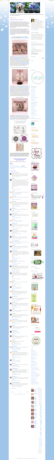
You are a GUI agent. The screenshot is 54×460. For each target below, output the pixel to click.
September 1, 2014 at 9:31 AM (16, 211)
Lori (23, 158)
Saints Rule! (13, 302)
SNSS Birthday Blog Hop (35, 410)
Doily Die (18, 60)
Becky (12, 245)
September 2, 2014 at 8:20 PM (16, 366)
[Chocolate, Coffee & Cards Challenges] (37, 255)
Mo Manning (33, 365)
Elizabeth (18, 115)
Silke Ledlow (13, 376)
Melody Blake (33, 113)
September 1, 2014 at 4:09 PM (16, 288)
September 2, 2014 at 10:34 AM (16, 338)
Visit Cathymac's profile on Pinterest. (36, 118)
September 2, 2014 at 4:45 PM (16, 361)
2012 (39, 451)
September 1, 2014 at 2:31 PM (16, 263)
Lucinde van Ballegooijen (34, 97)
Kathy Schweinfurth (34, 110)
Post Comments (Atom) (21, 394)
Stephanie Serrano (33, 100)
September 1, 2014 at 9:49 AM (16, 217)
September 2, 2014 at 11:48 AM (16, 344)
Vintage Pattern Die (24, 92)
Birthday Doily (13, 89)
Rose (12, 280)
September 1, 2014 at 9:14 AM (16, 206)
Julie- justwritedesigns (15, 382)
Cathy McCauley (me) (34, 87)
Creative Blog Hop (40, 413)
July (40, 439)
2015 (39, 394)
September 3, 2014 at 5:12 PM (16, 380)
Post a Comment (13, 388)
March (41, 444)
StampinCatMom (14, 351)
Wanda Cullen (14, 368)
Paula (18, 159)
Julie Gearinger (33, 94)
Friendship (32, 361)
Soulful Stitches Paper (17, 57)
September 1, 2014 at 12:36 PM (16, 243)
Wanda (24, 159)
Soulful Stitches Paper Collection (23, 86)
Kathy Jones (33, 109)
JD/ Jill (13, 313)
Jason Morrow (29, 458)
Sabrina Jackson (14, 229)
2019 (39, 389)
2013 (39, 450)
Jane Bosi (32, 93)
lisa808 (13, 208)
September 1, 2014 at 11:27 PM (16, 317)
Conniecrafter (14, 213)
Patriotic (32, 371)
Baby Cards (32, 351)
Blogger (36, 458)
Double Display (23, 67)
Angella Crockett (33, 103)
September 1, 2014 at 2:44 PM (16, 270)
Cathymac (36, 19)
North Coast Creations (34, 368)
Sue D (13, 219)
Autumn (32, 350)
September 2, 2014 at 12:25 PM (16, 357)
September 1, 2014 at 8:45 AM (16, 194)
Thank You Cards (33, 379)
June (40, 440)
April (40, 443)
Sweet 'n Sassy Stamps (34, 375)
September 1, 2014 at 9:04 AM (16, 199)
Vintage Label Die (26, 116)
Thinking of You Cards (34, 382)
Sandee (25, 158)
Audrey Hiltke (14, 250)
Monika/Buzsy (14, 223)
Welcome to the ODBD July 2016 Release (35, 422)
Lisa (20, 159)
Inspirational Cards (34, 364)
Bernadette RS (14, 319)
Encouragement (33, 358)
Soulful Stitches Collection (25, 63)
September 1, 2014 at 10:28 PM (16, 311)
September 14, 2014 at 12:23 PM (16, 386)
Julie (18, 158)
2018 (39, 390)
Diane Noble (33, 90)
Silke (22, 159)
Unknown (13, 201)
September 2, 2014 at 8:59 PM (16, 374)
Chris (14, 158)
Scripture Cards (33, 372)
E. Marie (13, 363)
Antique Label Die (12, 119)
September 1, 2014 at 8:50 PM (16, 307)
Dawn (15, 159)
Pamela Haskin (14, 296)
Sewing (18, 61)
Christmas (32, 354)
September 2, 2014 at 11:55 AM (16, 349)
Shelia (13, 235)
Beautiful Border (16, 58)
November (41, 399)
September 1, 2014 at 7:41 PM (16, 294)
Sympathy (32, 378)
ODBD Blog (13, 33)
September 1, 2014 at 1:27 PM (16, 248)
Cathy (21, 158)
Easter (32, 357)
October (41, 401)
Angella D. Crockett (15, 172)
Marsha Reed (14, 330)
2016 (39, 393)
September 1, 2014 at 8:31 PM (16, 300)
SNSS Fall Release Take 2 (40, 416)
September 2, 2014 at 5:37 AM (16, 323)
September (41, 403)
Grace (16, 158)
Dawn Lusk (32, 106)
